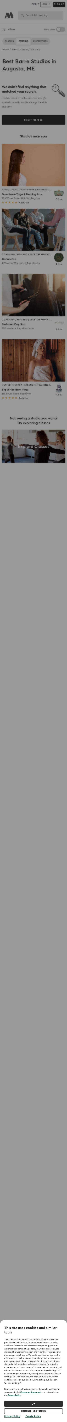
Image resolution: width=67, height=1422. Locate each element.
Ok (34, 1404)
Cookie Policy (33, 1416)
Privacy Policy (14, 1395)
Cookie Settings (33, 1411)
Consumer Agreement (30, 1392)
